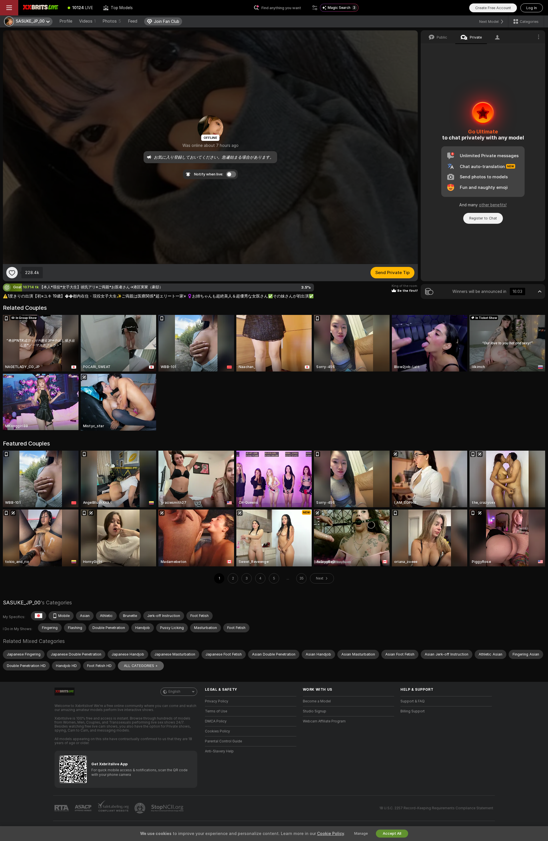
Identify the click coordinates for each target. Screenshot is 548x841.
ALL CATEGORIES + (141, 666)
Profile (65, 21)
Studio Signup (314, 711)
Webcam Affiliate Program (324, 721)
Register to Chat (483, 218)
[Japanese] (38, 615)
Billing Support (412, 711)
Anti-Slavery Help (219, 751)
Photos (111, 21)
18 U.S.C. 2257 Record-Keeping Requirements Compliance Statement (436, 808)
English (174, 692)
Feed (132, 21)
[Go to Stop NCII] (168, 808)
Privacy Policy (216, 701)
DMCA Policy (216, 721)
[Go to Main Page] (40, 7)
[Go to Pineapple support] (140, 808)
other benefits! (493, 205)
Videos (87, 21)
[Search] (315, 8)
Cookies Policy (217, 731)
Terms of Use (216, 711)
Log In (531, 8)
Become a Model (317, 701)
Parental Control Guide (223, 741)
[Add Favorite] (12, 272)
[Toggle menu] (9, 7)
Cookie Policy (330, 833)
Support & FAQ (412, 701)
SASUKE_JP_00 (22, 603)
